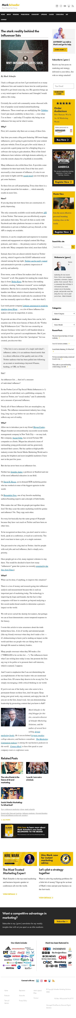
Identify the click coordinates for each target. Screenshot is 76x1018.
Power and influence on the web (11, 815)
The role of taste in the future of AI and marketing (10, 780)
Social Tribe (17, 437)
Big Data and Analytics (14, 813)
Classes (51, 14)
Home (3, 14)
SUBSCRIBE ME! (59, 93)
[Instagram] (61, 6)
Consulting (60, 14)
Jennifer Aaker (16, 471)
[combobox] (61, 247)
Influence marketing (29, 813)
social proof (28, 175)
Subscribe (22, 996)
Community (35, 14)
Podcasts (7, 996)
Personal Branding (41, 813)
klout (22, 809)
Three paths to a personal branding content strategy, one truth (61, 365)
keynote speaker (37, 735)
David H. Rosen (10, 481)
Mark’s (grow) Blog (38, 991)
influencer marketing (12, 809)
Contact (3, 19)
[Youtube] (65, 6)
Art (67, 14)
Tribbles (44, 110)
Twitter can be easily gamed (36, 261)
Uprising (44, 14)
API (45, 212)
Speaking (16, 14)
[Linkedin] (57, 6)
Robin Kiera (16, 281)
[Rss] (73, 6)
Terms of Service (6, 1002)
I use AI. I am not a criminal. (60, 344)
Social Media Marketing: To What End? (63, 349)
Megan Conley (39, 427)
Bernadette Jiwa (10, 495)
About (9, 14)
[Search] (73, 247)
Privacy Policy (23, 1001)
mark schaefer (30, 809)
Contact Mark (15, 746)
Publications (25, 14)
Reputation (22, 990)
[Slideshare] (69, 6)
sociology (25, 815)
